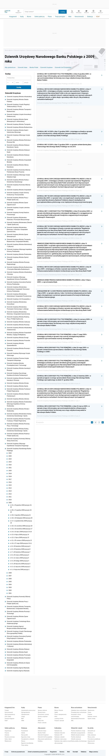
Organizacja (8, 730)
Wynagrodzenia (25, 712)
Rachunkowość (9, 712)
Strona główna (9, 50)
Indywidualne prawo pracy (28, 710)
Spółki (56, 712)
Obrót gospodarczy (10, 714)
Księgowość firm (10, 707)
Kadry (22, 16)
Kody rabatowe (92, 735)
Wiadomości (91, 710)
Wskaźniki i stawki (76, 728)
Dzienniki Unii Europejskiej (63, 67)
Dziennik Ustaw (22, 67)
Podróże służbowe (76, 737)
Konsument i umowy (43, 714)
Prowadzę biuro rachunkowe (78, 712)
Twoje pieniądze (60, 16)
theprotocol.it (91, 741)
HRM (22, 720)
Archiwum (90, 732)
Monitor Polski (34, 67)
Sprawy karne (41, 712)
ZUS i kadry (8, 716)
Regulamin (53, 752)
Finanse (90, 714)
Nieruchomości (79, 16)
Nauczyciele (24, 735)
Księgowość (13, 16)
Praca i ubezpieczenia (60, 714)
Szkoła (23, 732)
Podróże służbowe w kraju (78, 730)
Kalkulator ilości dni (59, 732)
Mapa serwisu (93, 752)
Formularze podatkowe (94, 739)
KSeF (98, 16)
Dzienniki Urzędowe (19, 50)
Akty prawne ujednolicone (45, 739)
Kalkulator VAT (58, 735)
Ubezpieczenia (25, 714)
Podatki (7, 710)
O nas (6, 752)
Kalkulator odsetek (59, 737)
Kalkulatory (57, 728)
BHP (22, 718)
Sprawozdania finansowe (78, 718)
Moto (69, 16)
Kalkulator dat (58, 730)
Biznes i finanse (58, 710)
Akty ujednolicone (10, 67)
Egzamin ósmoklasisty (27, 743)
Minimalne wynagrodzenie (78, 732)
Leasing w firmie (58, 718)
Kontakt (75, 752)
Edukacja (90, 16)
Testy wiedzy (24, 745)
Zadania (7, 735)
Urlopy (23, 716)
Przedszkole (24, 730)
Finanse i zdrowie (59, 720)
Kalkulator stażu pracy (60, 739)
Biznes (29, 16)
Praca (39, 718)
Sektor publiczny (39, 16)
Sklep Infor (41, 720)
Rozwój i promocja (10, 737)
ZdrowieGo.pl (91, 730)
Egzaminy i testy (25, 737)
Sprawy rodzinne (42, 710)
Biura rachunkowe (76, 707)
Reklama (83, 752)
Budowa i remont (92, 716)
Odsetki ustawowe (76, 739)
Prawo (50, 16)
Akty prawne (41, 728)
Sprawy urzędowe (43, 716)
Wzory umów (91, 737)
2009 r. (57, 50)
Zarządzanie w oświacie (27, 739)
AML (72, 720)
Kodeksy (40, 741)
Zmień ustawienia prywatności (37, 752)
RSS (68, 752)
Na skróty (90, 728)
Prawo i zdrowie (42, 722)
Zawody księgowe (9, 718)
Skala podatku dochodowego (79, 741)
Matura (23, 741)
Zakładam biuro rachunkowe (78, 710)
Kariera (62, 752)
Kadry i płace (8, 739)
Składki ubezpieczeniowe (78, 735)
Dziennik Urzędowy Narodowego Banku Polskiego (39, 50)
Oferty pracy (91, 743)
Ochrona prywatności (18, 752)
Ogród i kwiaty (91, 718)
